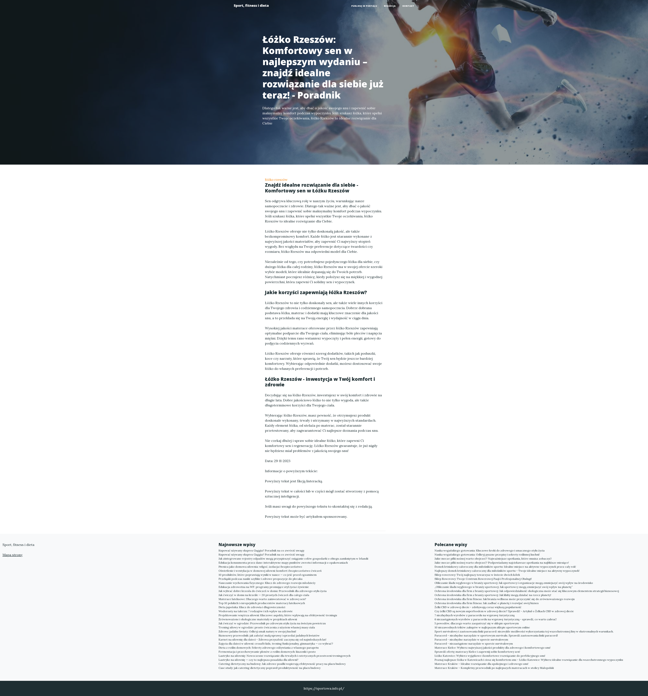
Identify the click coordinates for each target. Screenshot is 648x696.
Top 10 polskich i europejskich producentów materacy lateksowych (262, 603)
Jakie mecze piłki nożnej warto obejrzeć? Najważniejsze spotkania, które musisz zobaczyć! (493, 558)
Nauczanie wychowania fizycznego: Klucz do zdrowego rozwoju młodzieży (267, 583)
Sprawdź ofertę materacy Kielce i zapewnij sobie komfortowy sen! (477, 651)
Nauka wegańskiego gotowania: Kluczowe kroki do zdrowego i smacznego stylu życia (490, 550)
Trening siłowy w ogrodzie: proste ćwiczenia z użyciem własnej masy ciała (267, 627)
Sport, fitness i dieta (251, 5)
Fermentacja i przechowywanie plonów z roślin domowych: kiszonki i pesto (267, 651)
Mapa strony (13, 555)
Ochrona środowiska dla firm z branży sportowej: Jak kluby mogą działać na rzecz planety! (493, 595)
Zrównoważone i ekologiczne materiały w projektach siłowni (258, 619)
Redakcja (390, 6)
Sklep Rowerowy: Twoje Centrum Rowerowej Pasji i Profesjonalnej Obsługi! (483, 578)
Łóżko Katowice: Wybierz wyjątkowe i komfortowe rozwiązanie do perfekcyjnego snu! (490, 655)
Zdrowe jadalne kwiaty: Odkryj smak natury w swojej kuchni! (257, 631)
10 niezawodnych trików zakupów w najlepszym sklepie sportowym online (482, 627)
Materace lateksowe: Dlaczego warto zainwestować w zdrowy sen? (262, 599)
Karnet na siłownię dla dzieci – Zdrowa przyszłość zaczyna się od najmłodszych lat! (272, 639)
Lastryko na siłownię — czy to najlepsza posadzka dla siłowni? (258, 659)
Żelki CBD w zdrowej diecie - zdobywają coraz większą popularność (478, 607)
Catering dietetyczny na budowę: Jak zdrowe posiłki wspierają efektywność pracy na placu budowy (282, 663)
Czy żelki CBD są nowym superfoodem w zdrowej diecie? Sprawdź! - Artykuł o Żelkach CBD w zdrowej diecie (504, 611)
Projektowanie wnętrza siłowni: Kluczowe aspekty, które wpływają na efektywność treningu (278, 615)
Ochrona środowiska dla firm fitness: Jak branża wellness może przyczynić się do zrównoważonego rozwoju (505, 599)
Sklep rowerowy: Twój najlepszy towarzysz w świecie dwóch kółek (477, 574)
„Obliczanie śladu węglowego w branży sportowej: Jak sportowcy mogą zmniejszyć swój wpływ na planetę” (504, 587)
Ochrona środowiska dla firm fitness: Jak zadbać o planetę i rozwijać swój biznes (487, 603)
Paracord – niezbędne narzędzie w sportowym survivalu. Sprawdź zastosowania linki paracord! (496, 635)
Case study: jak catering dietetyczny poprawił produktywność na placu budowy (269, 668)
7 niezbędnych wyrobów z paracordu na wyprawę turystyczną (475, 615)
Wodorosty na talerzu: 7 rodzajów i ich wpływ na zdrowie (256, 611)
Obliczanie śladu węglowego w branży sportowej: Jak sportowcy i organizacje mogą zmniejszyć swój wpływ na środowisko (514, 583)
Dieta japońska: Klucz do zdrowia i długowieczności (252, 607)
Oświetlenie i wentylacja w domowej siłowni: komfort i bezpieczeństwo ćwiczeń (270, 570)
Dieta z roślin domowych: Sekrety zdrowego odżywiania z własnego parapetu (269, 647)
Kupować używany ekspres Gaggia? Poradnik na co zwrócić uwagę (261, 550)
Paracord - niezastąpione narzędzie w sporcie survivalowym (474, 643)
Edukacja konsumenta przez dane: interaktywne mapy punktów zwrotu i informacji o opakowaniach (283, 562)
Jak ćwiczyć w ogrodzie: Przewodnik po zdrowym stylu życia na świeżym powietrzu (272, 623)
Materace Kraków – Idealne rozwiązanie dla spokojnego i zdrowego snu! (481, 663)
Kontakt (408, 6)
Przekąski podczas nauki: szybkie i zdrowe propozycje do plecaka (260, 578)
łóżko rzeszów (276, 179)
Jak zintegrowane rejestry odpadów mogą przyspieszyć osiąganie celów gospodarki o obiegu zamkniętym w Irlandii (293, 558)
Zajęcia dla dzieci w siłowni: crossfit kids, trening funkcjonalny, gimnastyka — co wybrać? (276, 643)
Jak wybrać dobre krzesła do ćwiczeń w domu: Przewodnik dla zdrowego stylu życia (273, 591)
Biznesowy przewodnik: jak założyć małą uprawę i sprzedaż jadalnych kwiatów (269, 635)
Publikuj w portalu (364, 6)
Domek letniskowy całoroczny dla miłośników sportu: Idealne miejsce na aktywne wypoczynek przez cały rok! (505, 566)
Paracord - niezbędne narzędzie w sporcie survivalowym (471, 639)
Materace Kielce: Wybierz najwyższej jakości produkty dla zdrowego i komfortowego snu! (492, 647)
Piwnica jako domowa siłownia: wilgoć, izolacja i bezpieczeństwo (260, 566)
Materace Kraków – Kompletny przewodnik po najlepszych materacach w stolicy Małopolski (494, 668)
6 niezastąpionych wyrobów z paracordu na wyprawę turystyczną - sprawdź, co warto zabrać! (496, 619)
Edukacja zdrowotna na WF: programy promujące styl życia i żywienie (264, 587)
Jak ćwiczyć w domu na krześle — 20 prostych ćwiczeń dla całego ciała (264, 595)
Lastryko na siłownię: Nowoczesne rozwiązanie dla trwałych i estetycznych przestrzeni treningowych (284, 655)
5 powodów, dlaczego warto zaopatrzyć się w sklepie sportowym (477, 623)
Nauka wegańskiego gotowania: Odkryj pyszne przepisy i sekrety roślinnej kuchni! (487, 554)
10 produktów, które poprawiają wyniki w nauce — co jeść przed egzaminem (268, 574)
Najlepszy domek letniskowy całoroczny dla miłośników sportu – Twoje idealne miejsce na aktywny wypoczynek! (507, 570)
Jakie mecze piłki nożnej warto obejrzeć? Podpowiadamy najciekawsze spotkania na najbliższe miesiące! (502, 562)
